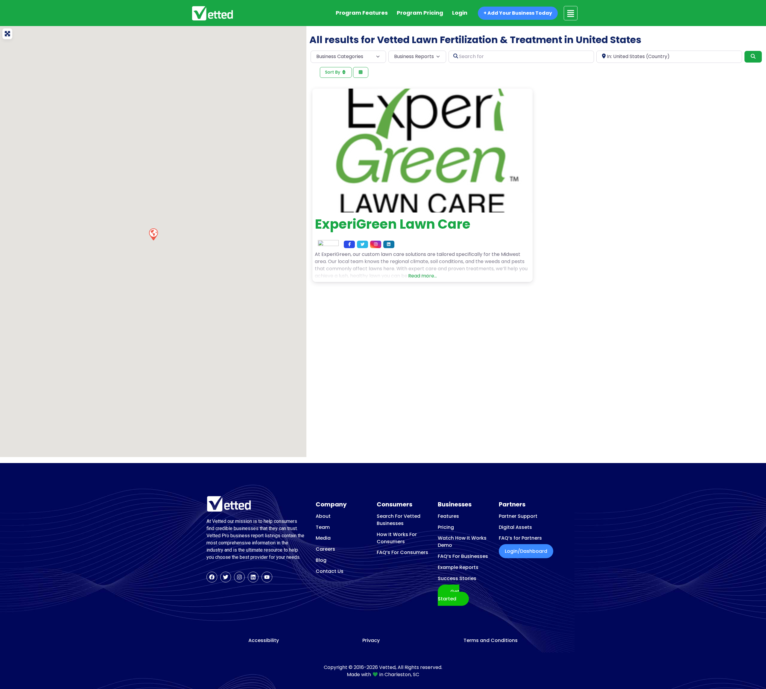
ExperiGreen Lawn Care (392, 224)
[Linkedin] (253, 577)
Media (323, 538)
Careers (325, 549)
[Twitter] (225, 577)
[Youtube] (267, 577)
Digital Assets (515, 527)
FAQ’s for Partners (520, 538)
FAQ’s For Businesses (463, 556)
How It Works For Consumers (397, 538)
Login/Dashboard (526, 551)
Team (323, 527)
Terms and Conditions (490, 641)
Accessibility (263, 641)
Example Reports (458, 567)
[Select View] (361, 72)
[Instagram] (239, 577)
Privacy (371, 641)
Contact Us (330, 571)
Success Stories (457, 578)
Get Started (448, 595)
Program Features (362, 12)
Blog (321, 560)
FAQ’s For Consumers (402, 552)
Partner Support (518, 516)
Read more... (422, 275)
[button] (153, 234)
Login (459, 12)
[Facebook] (211, 577)
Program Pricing (420, 12)
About (323, 516)
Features (448, 516)
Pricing (446, 527)
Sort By (333, 72)
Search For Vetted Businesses (398, 520)
